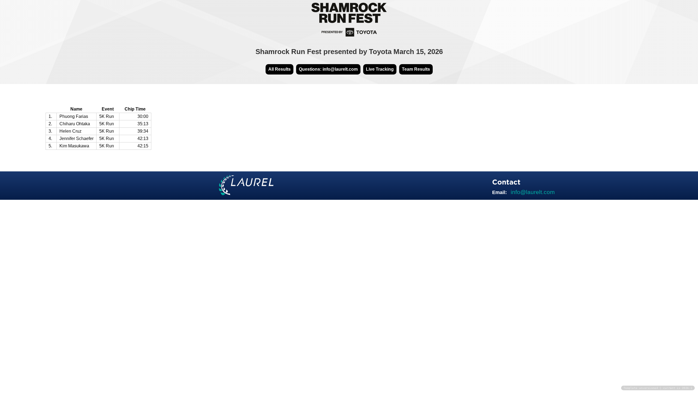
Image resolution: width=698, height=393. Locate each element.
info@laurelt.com (533, 192)
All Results (279, 69)
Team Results (416, 69)
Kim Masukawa (74, 146)
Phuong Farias (73, 116)
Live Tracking (380, 69)
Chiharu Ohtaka (74, 123)
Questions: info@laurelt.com (328, 69)
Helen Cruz (70, 131)
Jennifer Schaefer (76, 138)
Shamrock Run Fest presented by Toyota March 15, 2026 (349, 51)
